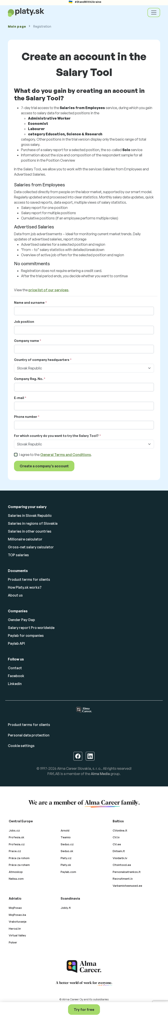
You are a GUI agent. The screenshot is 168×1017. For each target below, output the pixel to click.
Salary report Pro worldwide (31, 627)
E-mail (19, 398)
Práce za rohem (19, 865)
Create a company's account (44, 466)
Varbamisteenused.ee (127, 885)
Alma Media (100, 774)
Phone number (25, 416)
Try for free (84, 1009)
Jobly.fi (66, 907)
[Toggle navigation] (153, 12)
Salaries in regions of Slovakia (33, 523)
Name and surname (29, 302)
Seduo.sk (67, 851)
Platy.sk (66, 865)
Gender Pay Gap (21, 620)
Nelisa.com (16, 878)
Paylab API (16, 643)
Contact (15, 668)
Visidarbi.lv (120, 858)
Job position (24, 321)
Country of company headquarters (41, 360)
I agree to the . (55, 454)
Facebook (16, 676)
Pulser (13, 942)
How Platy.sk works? (25, 587)
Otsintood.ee (122, 865)
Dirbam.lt (119, 851)
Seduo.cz (67, 844)
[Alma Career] (84, 966)
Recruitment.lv (123, 878)
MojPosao (15, 907)
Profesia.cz (17, 844)
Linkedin (15, 684)
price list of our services (48, 290)
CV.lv (116, 837)
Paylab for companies (26, 635)
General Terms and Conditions (65, 454)
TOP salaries (18, 555)
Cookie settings (21, 745)
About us (15, 595)
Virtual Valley (17, 935)
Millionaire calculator (25, 539)
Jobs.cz (14, 830)
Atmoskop (16, 872)
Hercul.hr (15, 928)
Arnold (65, 830)
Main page (17, 26)
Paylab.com (68, 872)
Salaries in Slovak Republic (30, 515)
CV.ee (117, 844)
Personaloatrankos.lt (127, 872)
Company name (26, 341)
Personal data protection (28, 735)
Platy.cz (66, 858)
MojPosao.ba (17, 914)
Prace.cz (15, 851)
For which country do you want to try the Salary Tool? (56, 436)
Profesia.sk (16, 837)
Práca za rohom (19, 858)
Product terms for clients (29, 579)
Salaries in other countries (29, 531)
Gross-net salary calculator (31, 547)
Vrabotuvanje (17, 921)
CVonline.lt (120, 830)
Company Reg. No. (28, 379)
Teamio (66, 837)
